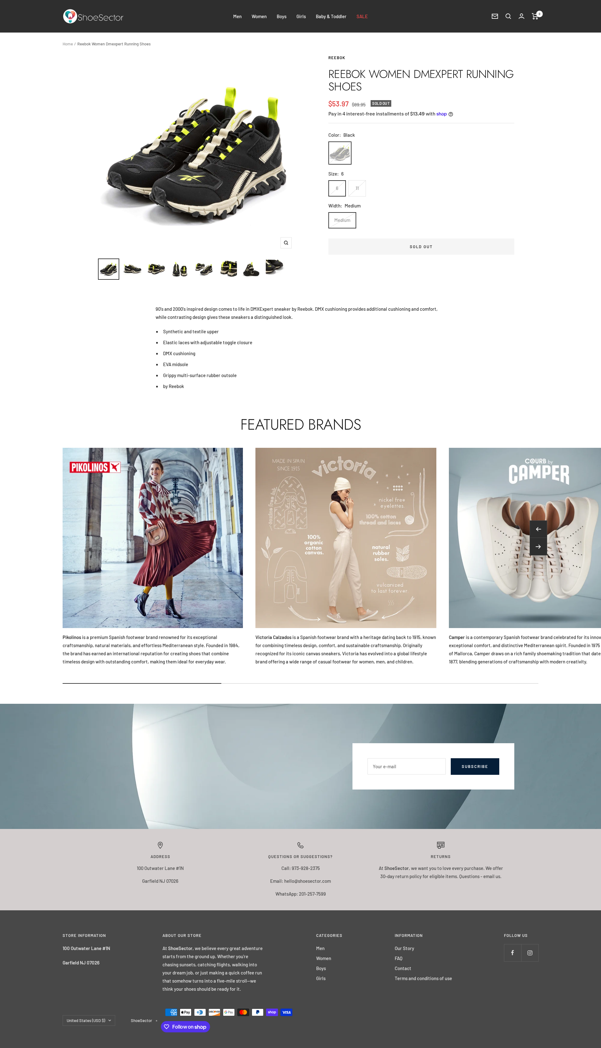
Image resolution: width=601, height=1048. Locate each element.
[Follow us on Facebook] (512, 952)
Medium (342, 220)
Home (68, 43)
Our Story (404, 948)
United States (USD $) (86, 1020)
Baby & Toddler (331, 16)
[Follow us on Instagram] (529, 952)
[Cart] (535, 16)
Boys (281, 16)
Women (259, 16)
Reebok (336, 57)
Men (237, 16)
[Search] (508, 16)
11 (357, 188)
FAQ (399, 958)
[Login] (521, 16)
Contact (403, 968)
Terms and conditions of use (423, 978)
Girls (301, 16)
